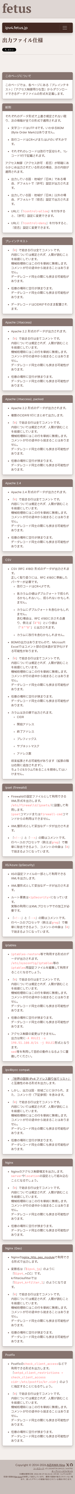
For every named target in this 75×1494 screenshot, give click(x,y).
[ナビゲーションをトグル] (65, 27)
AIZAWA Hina (56, 1465)
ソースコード (38, 1469)
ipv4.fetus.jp (16, 28)
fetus (16, 8)
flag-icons (18, 1477)
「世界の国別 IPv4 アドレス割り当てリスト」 (41, 1079)
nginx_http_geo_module (38, 1257)
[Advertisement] (37, 62)
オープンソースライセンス (62, 1471)
